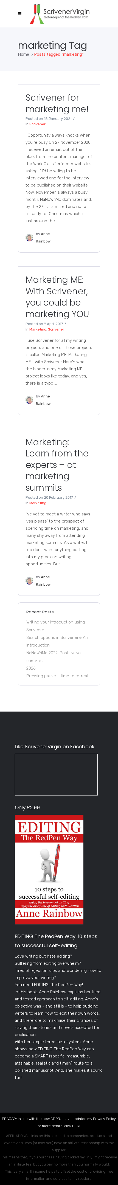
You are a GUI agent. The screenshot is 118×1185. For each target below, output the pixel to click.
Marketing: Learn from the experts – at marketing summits (57, 465)
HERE (77, 1126)
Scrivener (37, 124)
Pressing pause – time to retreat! (57, 675)
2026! (31, 668)
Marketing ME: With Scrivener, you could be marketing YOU (57, 296)
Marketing (37, 329)
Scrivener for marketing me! (57, 103)
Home (23, 54)
